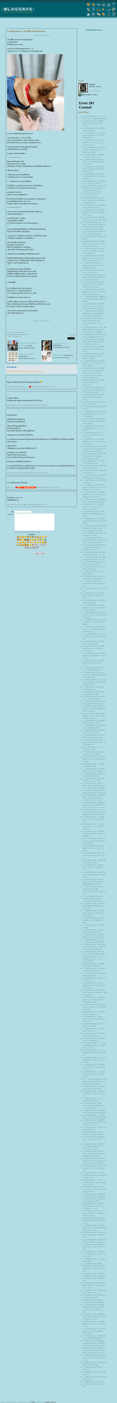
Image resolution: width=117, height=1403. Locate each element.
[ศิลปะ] (113, 11)
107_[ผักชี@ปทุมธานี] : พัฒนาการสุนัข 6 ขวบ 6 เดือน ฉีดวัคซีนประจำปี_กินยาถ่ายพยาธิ (94, 708)
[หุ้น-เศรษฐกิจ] (93, 16)
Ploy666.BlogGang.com (94, 30)
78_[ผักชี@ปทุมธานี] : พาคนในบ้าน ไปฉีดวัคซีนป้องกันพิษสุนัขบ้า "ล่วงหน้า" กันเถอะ (94, 906)
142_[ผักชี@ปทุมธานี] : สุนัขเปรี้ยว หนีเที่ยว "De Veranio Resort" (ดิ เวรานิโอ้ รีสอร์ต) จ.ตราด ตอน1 (94, 494)
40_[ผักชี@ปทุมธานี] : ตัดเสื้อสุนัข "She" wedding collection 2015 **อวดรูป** (95, 1139)
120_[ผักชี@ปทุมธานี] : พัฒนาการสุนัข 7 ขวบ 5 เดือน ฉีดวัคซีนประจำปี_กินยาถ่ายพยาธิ (94, 629)
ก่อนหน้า (36, 35)
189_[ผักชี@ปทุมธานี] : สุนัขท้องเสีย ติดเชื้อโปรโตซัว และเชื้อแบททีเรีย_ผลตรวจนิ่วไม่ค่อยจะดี (94, 188)
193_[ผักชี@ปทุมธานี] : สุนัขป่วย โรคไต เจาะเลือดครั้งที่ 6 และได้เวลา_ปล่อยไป (93, 162)
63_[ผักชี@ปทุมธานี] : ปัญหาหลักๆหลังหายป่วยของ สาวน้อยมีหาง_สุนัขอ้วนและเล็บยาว (95, 992)
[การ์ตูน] (98, 16)
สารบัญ (42, 35)
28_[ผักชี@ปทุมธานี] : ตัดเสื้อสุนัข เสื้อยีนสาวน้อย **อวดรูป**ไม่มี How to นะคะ (94, 1220)
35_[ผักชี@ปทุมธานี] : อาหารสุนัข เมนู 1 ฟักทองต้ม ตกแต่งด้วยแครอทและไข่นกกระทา (94, 1175)
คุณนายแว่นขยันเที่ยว (14, 371)
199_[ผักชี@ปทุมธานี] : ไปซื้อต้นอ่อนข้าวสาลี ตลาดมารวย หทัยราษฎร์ (93, 123)
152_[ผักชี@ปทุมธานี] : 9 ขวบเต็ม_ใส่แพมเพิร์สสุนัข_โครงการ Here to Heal (93, 435)
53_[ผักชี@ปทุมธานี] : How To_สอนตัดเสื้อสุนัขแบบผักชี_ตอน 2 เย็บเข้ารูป (94, 1052)
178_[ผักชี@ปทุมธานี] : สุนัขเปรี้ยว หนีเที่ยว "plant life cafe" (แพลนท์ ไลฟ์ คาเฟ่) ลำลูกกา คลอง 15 (94, 258)
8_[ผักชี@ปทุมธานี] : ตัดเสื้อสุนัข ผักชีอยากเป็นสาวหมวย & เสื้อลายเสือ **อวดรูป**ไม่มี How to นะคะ (94, 1350)
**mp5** (12, 487)
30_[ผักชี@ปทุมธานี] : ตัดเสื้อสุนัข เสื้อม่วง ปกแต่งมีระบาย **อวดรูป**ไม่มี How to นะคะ (94, 1206)
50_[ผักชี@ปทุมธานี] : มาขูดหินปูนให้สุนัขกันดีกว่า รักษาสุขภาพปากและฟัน (94, 1074)
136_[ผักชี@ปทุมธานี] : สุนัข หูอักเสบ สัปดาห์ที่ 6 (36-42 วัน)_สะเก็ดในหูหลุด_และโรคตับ (94, 533)
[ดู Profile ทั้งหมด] (95, 91)
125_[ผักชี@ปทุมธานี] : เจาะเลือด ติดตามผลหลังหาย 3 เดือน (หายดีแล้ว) (94, 595)
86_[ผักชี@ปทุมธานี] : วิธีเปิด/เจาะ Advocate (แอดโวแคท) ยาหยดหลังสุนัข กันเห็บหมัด (94, 841)
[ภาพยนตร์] (98, 6)
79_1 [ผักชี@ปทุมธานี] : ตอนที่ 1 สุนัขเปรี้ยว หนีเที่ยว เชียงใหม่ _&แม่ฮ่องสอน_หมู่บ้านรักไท (93, 898)
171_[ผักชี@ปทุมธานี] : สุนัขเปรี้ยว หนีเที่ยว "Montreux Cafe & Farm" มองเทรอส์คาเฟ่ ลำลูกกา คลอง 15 (94, 306)
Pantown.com (25, 1402)
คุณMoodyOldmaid (28, 371)
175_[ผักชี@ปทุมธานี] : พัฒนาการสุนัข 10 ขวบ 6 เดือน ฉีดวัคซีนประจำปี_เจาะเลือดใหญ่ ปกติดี (94, 277)
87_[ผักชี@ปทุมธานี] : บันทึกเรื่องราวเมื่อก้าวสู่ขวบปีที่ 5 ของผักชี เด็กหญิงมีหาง (94, 833)
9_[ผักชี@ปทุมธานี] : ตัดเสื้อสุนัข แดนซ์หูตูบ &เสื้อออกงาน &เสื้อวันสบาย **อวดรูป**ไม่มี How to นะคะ (94, 1343)
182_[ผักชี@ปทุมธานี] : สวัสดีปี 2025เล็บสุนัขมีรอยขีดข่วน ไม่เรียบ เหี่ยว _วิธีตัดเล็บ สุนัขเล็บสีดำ (94, 231)
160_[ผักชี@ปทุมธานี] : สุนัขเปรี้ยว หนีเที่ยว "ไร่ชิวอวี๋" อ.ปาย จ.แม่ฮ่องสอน (94, 382)
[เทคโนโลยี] (108, 6)
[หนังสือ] (108, 11)
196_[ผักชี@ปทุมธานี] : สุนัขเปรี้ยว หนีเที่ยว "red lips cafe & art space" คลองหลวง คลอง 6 (94, 142)
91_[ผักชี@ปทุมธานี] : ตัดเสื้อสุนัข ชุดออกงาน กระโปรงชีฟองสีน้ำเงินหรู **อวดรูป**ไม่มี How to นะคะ (94, 805)
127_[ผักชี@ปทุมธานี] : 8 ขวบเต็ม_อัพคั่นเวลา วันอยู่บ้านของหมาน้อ (94, 583)
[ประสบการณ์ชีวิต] (108, 16)
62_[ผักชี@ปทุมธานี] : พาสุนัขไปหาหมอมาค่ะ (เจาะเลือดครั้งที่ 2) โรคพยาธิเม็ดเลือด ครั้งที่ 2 (94, 999)
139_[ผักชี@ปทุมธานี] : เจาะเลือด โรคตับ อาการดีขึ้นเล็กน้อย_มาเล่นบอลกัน (94, 514)
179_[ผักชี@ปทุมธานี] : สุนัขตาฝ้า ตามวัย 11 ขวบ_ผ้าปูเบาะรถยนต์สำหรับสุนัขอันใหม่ (94, 251)
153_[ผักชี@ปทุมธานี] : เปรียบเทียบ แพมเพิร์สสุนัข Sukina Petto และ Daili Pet (94, 428)
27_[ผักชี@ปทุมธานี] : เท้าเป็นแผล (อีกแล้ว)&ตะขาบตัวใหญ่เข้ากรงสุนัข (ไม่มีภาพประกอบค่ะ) (95, 1227)
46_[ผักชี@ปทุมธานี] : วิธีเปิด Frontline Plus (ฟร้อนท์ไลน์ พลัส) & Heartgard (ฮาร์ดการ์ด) (94, 1105)
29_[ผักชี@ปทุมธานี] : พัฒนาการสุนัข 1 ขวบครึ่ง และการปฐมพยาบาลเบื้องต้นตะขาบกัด (94, 1213)
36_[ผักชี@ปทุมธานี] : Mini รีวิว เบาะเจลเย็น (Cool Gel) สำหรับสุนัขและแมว (95, 1168)
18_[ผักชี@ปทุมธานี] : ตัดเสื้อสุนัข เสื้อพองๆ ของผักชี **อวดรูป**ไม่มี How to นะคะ (94, 1285)
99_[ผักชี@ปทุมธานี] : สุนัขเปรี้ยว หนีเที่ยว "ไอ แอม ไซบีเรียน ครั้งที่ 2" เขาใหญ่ (94, 759)
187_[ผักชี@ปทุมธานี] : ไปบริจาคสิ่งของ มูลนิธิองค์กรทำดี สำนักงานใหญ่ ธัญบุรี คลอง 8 (94, 200)
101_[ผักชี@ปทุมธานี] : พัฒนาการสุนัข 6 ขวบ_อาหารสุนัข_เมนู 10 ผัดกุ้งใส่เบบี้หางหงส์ (94, 742)
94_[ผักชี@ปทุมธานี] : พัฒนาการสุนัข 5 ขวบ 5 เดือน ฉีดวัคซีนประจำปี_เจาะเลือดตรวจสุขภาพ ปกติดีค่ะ (94, 785)
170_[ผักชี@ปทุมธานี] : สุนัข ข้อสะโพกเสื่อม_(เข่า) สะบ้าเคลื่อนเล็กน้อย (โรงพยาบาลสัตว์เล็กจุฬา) (94, 313)
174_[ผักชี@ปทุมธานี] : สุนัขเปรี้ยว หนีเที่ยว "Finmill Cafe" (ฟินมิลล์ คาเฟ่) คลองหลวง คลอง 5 (94, 284)
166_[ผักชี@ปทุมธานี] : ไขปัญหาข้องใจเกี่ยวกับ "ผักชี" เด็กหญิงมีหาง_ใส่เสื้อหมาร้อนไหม (93, 341)
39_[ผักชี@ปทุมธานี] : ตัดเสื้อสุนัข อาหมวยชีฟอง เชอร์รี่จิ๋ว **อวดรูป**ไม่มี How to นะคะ (94, 1146)
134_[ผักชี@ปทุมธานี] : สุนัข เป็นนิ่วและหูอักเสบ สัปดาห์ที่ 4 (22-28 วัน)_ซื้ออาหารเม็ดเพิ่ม (94, 547)
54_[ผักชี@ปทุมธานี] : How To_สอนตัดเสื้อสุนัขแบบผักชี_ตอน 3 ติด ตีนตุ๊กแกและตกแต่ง (94, 1045)
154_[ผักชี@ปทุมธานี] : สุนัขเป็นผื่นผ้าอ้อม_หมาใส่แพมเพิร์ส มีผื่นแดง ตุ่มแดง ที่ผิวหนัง (94, 421)
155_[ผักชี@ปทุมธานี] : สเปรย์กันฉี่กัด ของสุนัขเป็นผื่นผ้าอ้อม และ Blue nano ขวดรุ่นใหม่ (94, 414)
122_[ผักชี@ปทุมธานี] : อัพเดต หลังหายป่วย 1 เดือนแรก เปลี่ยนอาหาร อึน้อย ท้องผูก (94, 615)
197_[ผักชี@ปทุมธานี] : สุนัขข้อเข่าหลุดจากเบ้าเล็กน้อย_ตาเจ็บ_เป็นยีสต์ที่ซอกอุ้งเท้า (94, 135)
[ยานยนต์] (113, 6)
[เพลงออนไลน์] (98, 11)
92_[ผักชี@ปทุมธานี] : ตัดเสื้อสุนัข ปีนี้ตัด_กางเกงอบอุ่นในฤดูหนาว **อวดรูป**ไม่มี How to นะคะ (94, 797)
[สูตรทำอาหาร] (88, 6)
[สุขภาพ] (103, 16)
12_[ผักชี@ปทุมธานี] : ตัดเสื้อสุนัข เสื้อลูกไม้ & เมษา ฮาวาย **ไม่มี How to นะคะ (94, 1324)
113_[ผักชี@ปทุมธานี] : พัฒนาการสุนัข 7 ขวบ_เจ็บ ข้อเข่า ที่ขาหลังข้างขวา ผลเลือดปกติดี (94, 675)
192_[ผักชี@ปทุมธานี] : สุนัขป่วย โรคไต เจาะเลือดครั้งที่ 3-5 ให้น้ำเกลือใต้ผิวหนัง (93, 169)
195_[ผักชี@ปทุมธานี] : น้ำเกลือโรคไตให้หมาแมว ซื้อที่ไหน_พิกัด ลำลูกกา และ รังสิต (94, 150)
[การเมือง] (93, 11)
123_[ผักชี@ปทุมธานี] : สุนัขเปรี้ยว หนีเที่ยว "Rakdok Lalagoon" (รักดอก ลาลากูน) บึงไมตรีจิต (94, 607)
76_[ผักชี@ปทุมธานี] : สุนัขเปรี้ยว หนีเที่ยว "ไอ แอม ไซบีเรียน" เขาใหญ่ (93, 920)
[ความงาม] (88, 11)
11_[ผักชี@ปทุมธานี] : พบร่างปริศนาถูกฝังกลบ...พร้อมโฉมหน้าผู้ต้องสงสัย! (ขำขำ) (94, 1331)
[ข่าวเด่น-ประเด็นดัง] (93, 6)
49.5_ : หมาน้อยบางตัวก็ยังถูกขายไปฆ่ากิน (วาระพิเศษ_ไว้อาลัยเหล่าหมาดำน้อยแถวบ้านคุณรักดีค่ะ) (95, 1081)
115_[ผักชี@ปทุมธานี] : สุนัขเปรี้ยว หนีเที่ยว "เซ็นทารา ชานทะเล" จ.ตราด (94, 663)
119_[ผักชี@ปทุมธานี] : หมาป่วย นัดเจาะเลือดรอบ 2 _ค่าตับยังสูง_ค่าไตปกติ (94, 636)
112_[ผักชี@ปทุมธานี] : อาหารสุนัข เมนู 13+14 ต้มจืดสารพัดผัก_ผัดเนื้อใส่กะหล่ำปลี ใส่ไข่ (94, 682)
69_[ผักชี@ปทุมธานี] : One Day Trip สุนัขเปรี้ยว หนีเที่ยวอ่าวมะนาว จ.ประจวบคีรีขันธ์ (94, 959)
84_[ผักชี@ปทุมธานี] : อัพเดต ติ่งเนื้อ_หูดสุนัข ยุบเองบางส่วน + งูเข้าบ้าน (94, 855)
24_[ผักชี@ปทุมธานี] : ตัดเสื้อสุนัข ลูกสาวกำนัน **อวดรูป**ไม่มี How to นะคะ (94, 1247)
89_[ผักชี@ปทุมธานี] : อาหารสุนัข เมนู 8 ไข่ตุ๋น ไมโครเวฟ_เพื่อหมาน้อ (94, 819)
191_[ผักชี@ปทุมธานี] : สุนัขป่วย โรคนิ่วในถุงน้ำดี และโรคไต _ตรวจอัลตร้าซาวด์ (94, 176)
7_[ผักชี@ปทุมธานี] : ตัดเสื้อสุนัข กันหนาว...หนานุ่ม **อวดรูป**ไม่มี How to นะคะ (94, 1357)
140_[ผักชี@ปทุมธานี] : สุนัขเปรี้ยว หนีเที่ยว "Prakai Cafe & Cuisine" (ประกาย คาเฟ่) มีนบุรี (94, 506)
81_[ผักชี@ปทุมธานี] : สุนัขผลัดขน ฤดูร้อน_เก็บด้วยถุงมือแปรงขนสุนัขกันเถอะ (94, 874)
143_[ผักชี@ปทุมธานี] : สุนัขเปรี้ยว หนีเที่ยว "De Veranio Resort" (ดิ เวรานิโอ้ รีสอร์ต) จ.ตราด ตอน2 (94, 487)
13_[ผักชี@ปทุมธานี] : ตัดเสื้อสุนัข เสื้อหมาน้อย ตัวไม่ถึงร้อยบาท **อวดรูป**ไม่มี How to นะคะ (94, 1316)
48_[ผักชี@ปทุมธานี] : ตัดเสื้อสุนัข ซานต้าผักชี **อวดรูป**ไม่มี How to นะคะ (94, 1093)
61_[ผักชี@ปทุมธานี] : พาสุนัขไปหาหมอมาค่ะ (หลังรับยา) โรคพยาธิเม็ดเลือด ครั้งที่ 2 (94, 1007)
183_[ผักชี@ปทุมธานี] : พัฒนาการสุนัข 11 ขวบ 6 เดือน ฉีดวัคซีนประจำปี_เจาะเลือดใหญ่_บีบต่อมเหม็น (94, 224)
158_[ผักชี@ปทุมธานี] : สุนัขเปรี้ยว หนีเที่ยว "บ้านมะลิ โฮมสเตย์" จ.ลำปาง (94, 397)
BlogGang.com (40, 1402)
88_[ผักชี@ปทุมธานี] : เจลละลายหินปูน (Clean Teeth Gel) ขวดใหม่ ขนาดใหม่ (93, 826)
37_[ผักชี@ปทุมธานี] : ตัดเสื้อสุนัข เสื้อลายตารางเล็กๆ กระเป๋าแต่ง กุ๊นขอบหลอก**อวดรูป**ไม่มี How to (94, 1161)
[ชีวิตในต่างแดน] (113, 16)
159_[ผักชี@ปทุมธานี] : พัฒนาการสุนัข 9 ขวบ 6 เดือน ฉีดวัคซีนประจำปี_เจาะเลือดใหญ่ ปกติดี (94, 390)
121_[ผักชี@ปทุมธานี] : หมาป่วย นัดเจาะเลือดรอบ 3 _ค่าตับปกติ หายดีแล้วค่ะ (94, 622)
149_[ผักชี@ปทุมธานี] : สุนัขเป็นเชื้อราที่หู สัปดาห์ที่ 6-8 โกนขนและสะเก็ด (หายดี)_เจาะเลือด (94, 456)
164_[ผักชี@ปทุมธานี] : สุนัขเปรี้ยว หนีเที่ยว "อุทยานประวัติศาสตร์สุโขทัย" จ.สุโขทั (94, 356)
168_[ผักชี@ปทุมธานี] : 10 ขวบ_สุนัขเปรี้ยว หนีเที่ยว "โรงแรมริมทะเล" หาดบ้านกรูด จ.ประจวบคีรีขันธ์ (95, 329)
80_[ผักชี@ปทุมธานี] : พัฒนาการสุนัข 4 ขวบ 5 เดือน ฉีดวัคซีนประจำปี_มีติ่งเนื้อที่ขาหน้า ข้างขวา (94, 882)
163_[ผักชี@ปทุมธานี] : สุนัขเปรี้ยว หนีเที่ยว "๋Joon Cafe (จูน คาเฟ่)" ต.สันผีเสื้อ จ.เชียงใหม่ (94, 363)
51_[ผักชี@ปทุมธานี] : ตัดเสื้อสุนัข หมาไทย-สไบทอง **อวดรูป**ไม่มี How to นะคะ (94, 1067)
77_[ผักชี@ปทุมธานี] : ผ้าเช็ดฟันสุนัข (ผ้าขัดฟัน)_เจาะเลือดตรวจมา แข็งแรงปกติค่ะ (94, 913)
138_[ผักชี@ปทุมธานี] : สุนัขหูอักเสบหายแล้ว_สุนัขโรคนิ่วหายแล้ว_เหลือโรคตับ (94, 521)
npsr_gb (26, 386)
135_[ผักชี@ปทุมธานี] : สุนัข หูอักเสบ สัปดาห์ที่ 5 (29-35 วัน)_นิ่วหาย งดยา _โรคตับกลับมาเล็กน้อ (94, 540)
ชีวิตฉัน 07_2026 (57, 355)
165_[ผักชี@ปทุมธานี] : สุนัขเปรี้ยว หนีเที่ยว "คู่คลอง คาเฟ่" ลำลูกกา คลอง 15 (94, 349)
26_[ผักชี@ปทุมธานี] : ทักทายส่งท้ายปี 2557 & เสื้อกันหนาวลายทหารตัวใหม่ (94, 1235)
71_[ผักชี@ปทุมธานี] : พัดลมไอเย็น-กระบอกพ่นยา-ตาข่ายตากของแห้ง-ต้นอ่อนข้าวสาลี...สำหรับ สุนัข (94, 947)
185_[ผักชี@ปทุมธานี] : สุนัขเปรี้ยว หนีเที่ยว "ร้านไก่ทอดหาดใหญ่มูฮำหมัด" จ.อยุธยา (94, 212)
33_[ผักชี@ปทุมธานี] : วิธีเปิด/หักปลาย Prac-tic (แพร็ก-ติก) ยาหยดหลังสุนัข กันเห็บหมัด (94, 1189)
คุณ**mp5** (39, 371)
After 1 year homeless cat (60, 343)
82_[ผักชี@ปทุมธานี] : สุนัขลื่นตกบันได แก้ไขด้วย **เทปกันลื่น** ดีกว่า (94, 867)
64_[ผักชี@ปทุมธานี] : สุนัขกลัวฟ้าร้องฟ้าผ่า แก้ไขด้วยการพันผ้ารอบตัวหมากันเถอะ (94, 985)
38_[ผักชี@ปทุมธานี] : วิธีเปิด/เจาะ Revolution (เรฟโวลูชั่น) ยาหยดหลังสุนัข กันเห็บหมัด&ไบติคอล (94, 1153)
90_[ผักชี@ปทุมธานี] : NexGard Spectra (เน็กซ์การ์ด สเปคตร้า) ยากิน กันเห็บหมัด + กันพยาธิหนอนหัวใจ (94, 812)
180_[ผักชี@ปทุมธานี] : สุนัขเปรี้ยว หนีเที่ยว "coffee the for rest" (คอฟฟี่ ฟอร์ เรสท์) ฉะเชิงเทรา (94, 243)
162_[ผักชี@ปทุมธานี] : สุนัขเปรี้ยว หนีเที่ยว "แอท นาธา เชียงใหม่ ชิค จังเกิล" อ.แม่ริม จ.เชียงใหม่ (94, 370)
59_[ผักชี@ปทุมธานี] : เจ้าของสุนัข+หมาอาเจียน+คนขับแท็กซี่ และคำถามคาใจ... (94, 1019)
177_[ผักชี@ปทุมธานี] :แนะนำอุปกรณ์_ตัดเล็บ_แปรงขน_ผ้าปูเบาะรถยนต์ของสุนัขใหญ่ (94, 265)
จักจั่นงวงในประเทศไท (26, 354)
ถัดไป (47, 35)
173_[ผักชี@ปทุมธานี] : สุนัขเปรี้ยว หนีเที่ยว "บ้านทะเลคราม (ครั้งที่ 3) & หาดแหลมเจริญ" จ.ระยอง (94, 292)
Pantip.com (3, 1402)
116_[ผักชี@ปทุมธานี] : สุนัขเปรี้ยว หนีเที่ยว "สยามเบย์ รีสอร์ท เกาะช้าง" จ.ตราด (94, 655)
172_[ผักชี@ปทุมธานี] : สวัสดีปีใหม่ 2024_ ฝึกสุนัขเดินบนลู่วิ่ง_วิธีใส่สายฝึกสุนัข (94, 299)
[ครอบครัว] (103, 11)
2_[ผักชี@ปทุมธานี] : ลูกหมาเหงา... (94, 1381)
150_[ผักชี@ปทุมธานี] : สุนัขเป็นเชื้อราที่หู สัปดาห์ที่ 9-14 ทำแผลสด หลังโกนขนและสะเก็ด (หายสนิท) (94, 449)
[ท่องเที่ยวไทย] (88, 16)
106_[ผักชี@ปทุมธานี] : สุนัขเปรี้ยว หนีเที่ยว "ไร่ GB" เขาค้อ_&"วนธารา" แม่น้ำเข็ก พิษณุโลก (94, 716)
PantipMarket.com (14, 1402)
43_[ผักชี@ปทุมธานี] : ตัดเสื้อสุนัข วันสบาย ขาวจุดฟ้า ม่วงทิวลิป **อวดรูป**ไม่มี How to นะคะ (94, 1122)
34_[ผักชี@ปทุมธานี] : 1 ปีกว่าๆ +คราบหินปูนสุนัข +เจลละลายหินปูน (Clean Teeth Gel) (94, 1182)
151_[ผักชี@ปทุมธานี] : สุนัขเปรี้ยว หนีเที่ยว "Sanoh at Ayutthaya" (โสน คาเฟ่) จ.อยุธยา (94, 441)
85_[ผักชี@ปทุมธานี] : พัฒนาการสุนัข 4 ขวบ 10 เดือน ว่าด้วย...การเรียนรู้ (93, 848)
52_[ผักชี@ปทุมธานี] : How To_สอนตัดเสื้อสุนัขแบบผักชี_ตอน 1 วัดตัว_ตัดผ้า (94, 1060)
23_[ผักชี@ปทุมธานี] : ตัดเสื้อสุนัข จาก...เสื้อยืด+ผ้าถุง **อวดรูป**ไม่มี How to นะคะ (94, 1254)
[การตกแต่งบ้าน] (103, 6)
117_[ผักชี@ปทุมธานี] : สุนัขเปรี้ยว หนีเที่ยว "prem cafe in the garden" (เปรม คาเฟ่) (94, 648)
